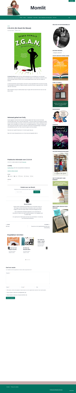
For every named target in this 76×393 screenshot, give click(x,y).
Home (21, 17)
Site (37, 287)
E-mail (23, 287)
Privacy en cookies (14, 386)
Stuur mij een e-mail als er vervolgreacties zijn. (16, 292)
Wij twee (8, 225)
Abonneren (37, 191)
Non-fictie (35, 17)
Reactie (8, 273)
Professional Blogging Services (56, 389)
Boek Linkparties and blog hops (45, 17)
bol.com (24, 162)
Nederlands (30, 17)
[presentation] (13, 241)
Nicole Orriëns (11, 30)
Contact (8, 386)
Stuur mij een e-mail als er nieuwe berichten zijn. (17, 294)
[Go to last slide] (9, 248)
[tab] (25, 259)
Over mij (54, 17)
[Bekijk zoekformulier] (69, 18)
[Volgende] (47, 248)
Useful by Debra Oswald (13, 170)
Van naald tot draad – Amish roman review (41, 241)
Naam (8, 287)
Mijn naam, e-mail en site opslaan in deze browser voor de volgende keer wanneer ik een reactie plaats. (26, 290)
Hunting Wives (11, 167)
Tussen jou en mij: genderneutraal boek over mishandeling (40, 226)
